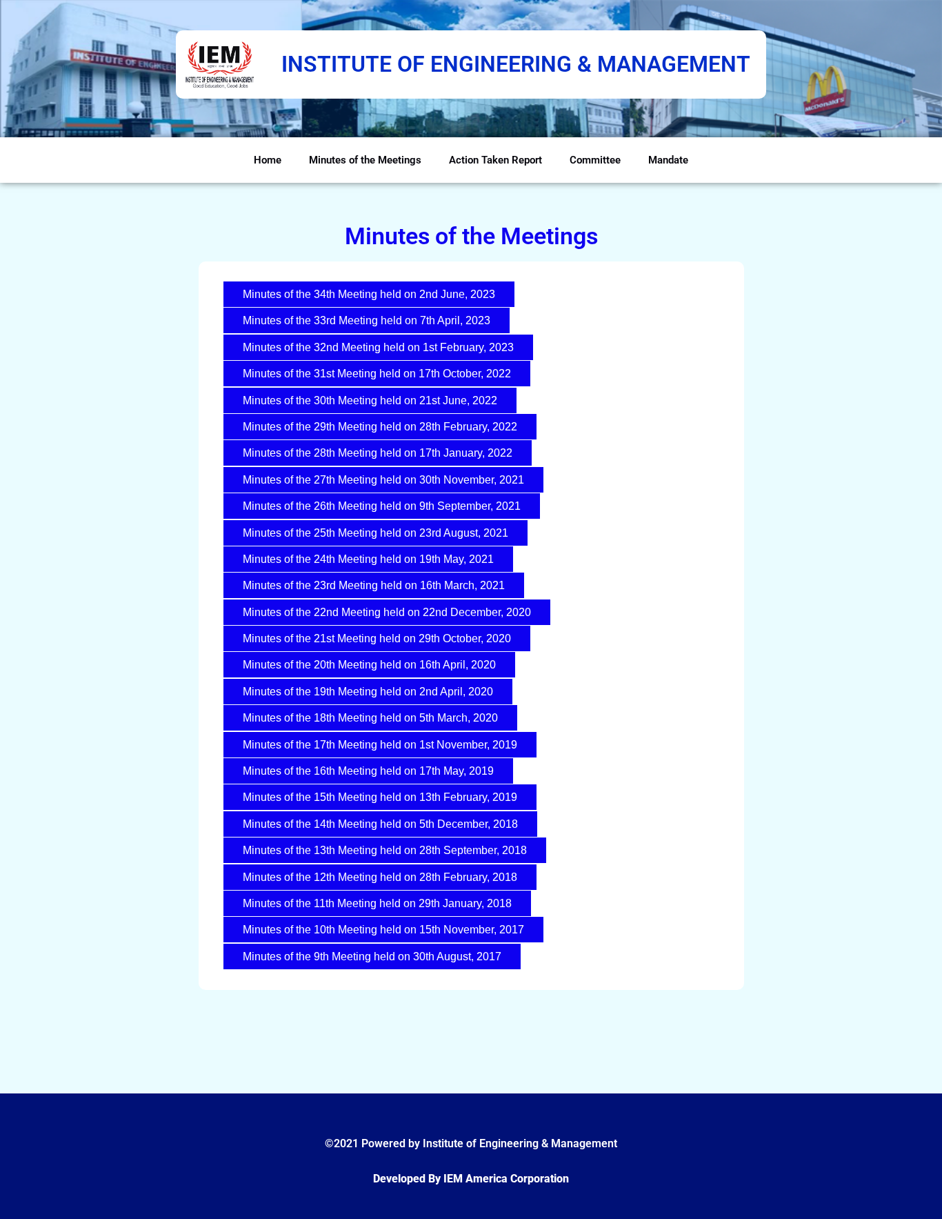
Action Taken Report (495, 160)
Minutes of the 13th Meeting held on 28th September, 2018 (385, 850)
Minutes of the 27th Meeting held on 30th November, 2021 (383, 480)
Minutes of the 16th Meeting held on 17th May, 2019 (368, 771)
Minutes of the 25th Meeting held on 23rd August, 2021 (375, 533)
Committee (595, 160)
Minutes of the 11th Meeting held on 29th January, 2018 (377, 903)
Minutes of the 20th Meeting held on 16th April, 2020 (369, 665)
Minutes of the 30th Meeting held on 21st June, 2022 (370, 400)
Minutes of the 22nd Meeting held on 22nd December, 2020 (387, 612)
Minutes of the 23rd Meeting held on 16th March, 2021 (374, 585)
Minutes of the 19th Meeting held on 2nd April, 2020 (368, 691)
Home (267, 160)
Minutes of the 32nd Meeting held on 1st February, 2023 (378, 347)
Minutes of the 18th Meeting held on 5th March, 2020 (370, 718)
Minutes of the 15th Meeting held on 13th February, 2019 (380, 797)
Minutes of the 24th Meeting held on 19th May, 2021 (368, 559)
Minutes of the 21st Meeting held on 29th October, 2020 (377, 638)
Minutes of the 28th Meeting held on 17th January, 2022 (377, 453)
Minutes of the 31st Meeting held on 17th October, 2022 (377, 373)
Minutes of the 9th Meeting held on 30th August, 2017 (372, 956)
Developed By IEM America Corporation (471, 1178)
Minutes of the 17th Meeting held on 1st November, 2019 (380, 745)
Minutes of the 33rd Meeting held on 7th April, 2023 (366, 320)
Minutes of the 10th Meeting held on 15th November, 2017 (383, 929)
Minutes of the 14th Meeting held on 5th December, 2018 (380, 824)
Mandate (668, 160)
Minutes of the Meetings (365, 160)
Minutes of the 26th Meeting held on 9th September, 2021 (382, 506)
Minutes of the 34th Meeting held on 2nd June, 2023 (369, 294)
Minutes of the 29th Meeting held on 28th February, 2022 (380, 427)
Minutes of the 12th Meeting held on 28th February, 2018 (380, 877)
